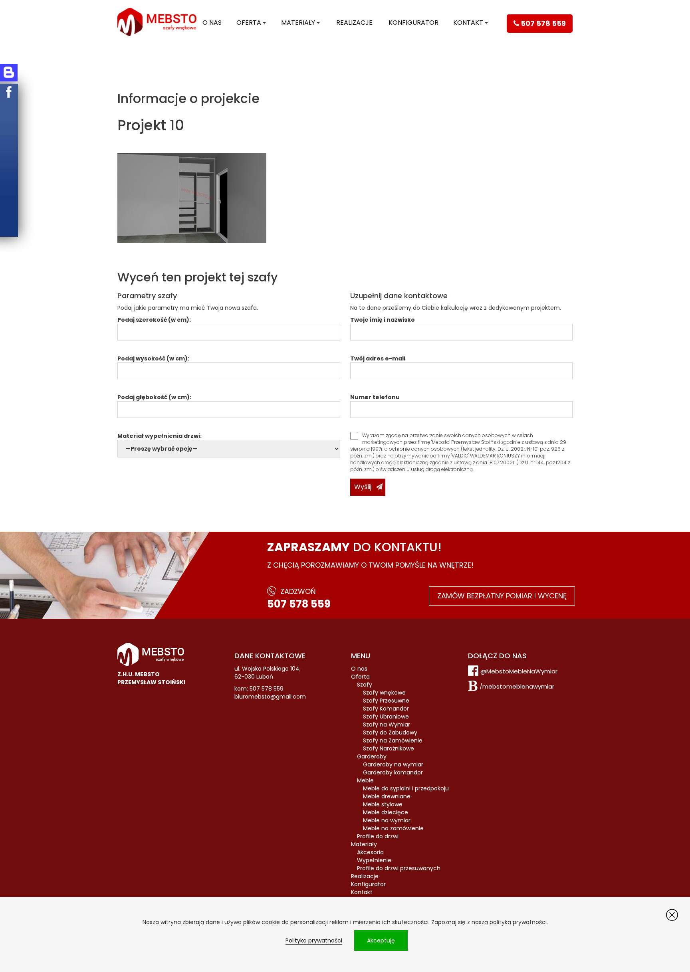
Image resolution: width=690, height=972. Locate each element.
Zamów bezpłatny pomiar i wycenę (502, 596)
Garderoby (372, 756)
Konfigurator (413, 22)
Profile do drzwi (378, 836)
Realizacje (354, 22)
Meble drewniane (386, 796)
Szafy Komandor (386, 709)
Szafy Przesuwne (386, 701)
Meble (365, 780)
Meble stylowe (382, 804)
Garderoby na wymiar (393, 764)
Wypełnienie (374, 860)
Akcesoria (370, 852)
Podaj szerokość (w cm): (154, 320)
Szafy (364, 685)
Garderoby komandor (393, 772)
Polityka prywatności (314, 940)
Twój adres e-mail (377, 358)
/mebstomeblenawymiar (517, 686)
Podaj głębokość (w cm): (154, 397)
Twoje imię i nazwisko (382, 320)
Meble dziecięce (385, 812)
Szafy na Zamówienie (392, 740)
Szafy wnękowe (384, 693)
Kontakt (468, 22)
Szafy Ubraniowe (386, 717)
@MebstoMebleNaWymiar (518, 671)
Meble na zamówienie (393, 828)
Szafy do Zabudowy (390, 732)
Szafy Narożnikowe (388, 748)
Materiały (298, 22)
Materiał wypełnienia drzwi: (159, 436)
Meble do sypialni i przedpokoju (406, 788)
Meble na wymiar (386, 820)
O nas (212, 22)
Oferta (248, 22)
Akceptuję (381, 940)
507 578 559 (299, 604)
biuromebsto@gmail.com (270, 697)
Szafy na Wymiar (386, 725)
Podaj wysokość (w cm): (153, 358)
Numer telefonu (375, 397)
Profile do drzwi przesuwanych (398, 868)
